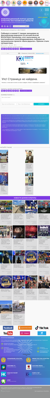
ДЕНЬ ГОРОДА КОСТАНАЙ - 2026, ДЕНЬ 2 (31, 266)
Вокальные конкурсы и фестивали (13, 30)
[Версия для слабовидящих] (10, 26)
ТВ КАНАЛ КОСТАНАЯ (11, 366)
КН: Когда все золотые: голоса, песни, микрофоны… (4, 167)
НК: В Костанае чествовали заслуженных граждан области (43, 291)
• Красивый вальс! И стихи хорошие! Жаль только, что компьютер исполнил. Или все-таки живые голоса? (25, 118)
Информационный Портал (38, 366)
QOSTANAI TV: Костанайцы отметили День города (30, 216)
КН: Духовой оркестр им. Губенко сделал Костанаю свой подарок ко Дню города (30, 292)
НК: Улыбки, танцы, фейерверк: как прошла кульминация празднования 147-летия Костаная (18, 242)
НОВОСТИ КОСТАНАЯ (36, 373)
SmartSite (46, 391)
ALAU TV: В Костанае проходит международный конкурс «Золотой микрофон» (29, 167)
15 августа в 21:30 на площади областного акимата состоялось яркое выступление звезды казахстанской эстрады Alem (5, 267)
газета (12, 373)
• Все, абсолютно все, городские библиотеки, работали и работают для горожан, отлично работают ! (24, 115)
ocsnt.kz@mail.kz (44, 352)
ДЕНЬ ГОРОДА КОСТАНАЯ (30, 240)
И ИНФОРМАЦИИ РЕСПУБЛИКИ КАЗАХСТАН (40, 359)
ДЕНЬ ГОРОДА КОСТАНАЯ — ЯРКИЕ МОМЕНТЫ (18, 266)
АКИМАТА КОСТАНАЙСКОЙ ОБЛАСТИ (15, 359)
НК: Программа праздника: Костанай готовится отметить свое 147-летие (6, 317)
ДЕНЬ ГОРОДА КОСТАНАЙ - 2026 (5, 290)
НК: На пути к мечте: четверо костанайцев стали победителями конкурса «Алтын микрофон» (4, 189)
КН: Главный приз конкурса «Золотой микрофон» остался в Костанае (29, 189)
